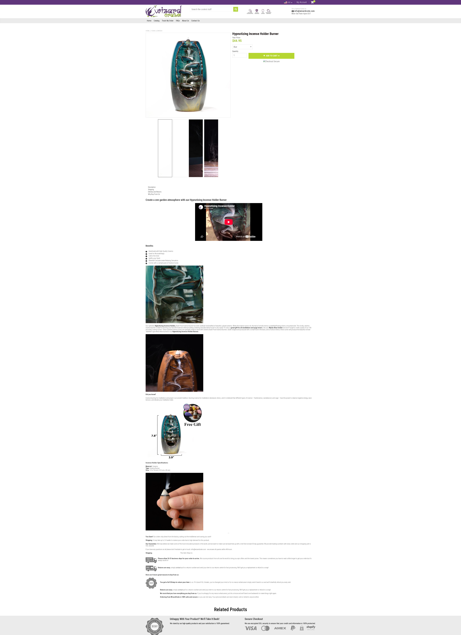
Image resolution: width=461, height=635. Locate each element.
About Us (185, 21)
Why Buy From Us (154, 194)
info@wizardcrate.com (304, 11)
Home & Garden (156, 31)
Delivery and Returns (154, 192)
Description (152, 187)
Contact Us (195, 21)
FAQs (178, 21)
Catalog (156, 21)
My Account (302, 2)
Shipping (151, 189)
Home (149, 21)
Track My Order (167, 21)
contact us (181, 590)
